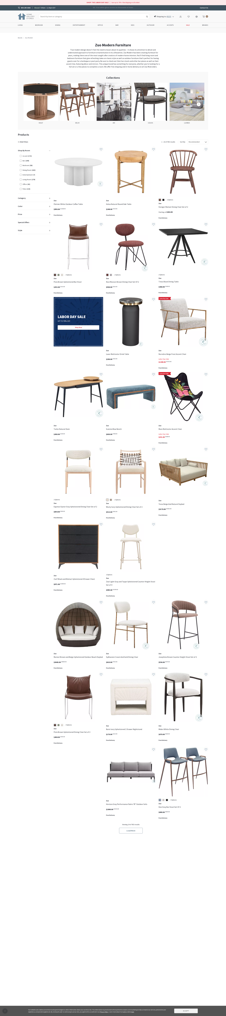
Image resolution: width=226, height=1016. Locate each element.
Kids (132, 25)
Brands (205, 25)
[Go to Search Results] (147, 16)
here (132, 1012)
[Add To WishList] (101, 149)
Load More (131, 830)
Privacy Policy (104, 1012)
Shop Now (78, 327)
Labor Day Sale (164, 359)
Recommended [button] (194, 142)
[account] (180, 16)
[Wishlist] (188, 16)
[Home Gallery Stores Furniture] (26, 16)
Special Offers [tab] (23, 222)
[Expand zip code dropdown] (173, 16)
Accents (170, 25)
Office (100, 25)
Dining (57, 25)
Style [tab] (20, 230)
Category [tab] (22, 198)
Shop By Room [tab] (24, 150)
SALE (188, 25)
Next (199, 104)
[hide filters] (23, 142)
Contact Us (204, 8)
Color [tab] (20, 206)
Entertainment (79, 25)
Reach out (61, 782)
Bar (117, 25)
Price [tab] (20, 214)
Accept (186, 1011)
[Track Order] (196, 16)
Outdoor (150, 25)
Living (20, 25)
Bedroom (39, 25)
